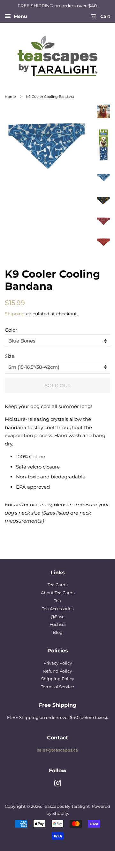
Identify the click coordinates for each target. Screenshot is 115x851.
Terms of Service (57, 686)
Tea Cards (57, 584)
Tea (57, 600)
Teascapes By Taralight (66, 806)
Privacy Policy (57, 663)
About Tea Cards (57, 592)
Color (11, 330)
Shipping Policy (57, 678)
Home (10, 96)
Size (9, 356)
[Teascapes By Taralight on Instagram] (57, 784)
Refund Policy (57, 671)
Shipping (15, 314)
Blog (58, 632)
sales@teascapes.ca (57, 750)
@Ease (57, 616)
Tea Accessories (57, 608)
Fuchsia (58, 624)
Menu (19, 16)
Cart (104, 16)
